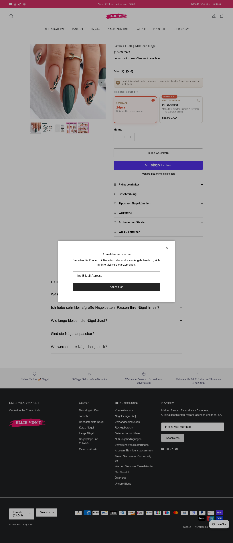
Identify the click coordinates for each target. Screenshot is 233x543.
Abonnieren (116, 286)
